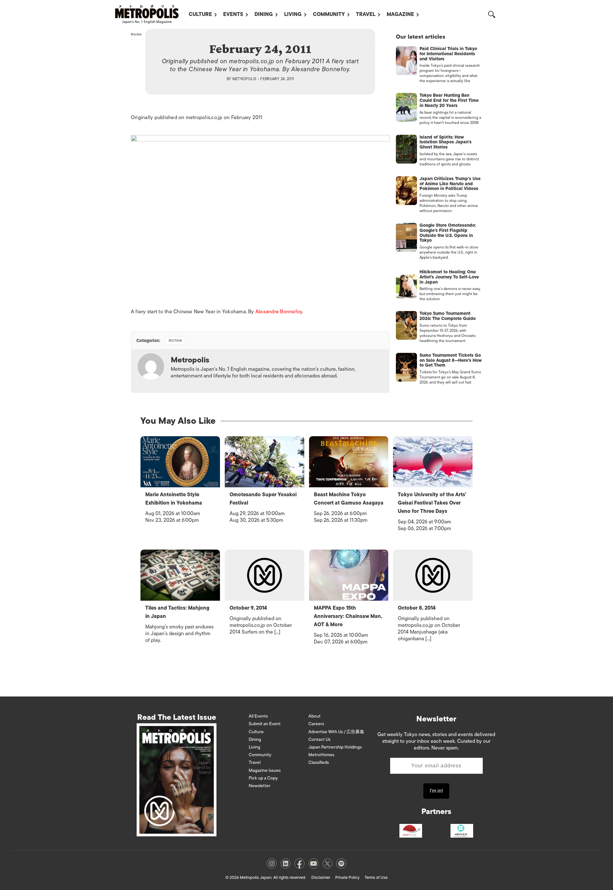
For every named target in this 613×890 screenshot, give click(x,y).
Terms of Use (376, 877)
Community (329, 14)
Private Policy (347, 877)
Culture (200, 14)
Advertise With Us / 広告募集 (336, 731)
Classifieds (318, 762)
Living (293, 14)
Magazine (400, 14)
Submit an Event (265, 723)
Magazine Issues (265, 770)
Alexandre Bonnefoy (278, 312)
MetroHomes (321, 754)
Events (233, 14)
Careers (316, 723)
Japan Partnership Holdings (335, 747)
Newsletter (259, 785)
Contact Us (319, 739)
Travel (365, 14)
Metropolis (244, 79)
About (314, 716)
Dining (263, 14)
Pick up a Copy (263, 778)
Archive (175, 340)
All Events (258, 716)
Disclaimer (320, 877)
